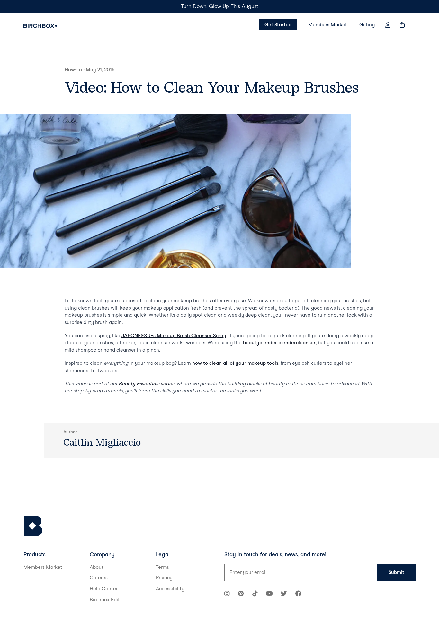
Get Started (277, 25)
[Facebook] (298, 594)
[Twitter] (284, 594)
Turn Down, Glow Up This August (219, 6)
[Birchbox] (33, 526)
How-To (73, 70)
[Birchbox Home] (40, 26)
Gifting (367, 25)
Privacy (164, 578)
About (96, 567)
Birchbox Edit (105, 599)
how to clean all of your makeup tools (235, 363)
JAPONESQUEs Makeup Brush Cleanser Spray (173, 335)
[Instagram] (226, 594)
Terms (162, 567)
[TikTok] (254, 594)
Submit (396, 572)
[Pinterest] (241, 594)
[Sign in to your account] (388, 25)
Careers (99, 578)
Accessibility (170, 589)
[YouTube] (269, 594)
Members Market (327, 25)
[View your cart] (405, 25)
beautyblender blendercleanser (279, 343)
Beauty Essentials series (146, 384)
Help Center (104, 589)
